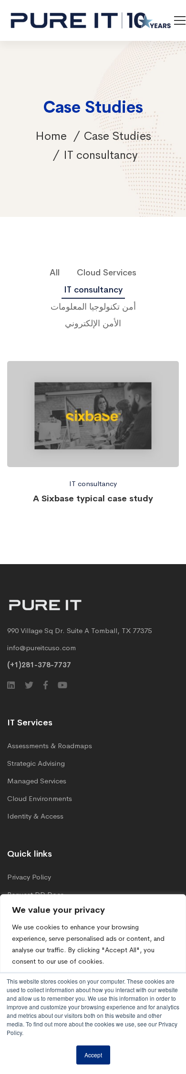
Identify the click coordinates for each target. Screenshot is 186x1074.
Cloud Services (106, 272)
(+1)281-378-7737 (39, 664)
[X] (29, 685)
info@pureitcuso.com (41, 647)
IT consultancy (93, 289)
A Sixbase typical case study (93, 498)
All (55, 272)
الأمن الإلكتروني (93, 323)
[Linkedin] (11, 685)
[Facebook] (46, 685)
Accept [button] (93, 1055)
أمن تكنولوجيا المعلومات (93, 307)
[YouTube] (62, 685)
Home (51, 136)
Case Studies (117, 136)
